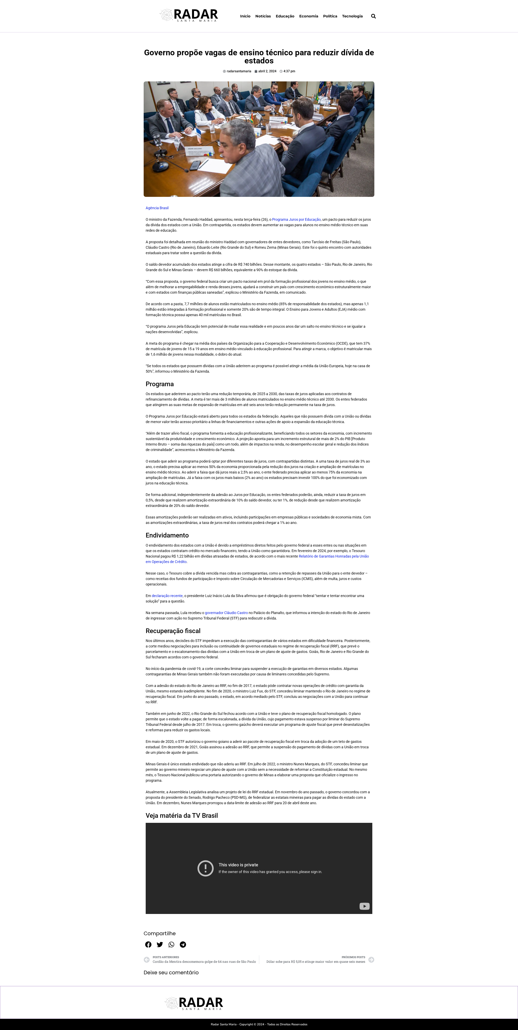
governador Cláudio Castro (226, 613)
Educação (285, 16)
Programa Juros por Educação (296, 219)
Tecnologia (352, 16)
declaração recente (167, 596)
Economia (308, 16)
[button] (373, 16)
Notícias (263, 16)
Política (330, 16)
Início (245, 16)
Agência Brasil (157, 208)
